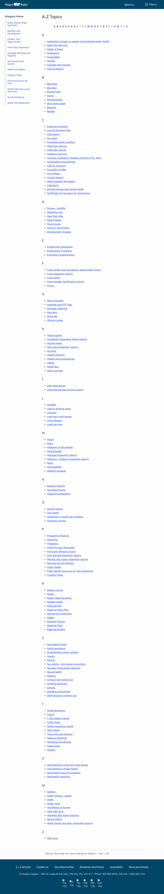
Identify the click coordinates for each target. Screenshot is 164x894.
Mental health (54, 451)
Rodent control (55, 590)
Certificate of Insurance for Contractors (68, 193)
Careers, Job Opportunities (14, 40)
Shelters (51, 675)
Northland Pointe (56, 489)
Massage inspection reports (62, 455)
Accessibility (53, 57)
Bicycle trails (53, 91)
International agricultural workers (65, 389)
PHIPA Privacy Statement (61, 547)
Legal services (54, 424)
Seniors (51, 660)
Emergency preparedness (61, 254)
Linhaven (52, 412)
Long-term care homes (59, 416)
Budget (51, 111)
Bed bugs (52, 83)
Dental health (54, 220)
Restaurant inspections (59, 613)
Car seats (52, 138)
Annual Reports (55, 68)
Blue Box (52, 87)
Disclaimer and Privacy (92, 866)
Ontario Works (55, 508)
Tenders (51, 749)
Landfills (51, 404)
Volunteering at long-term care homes (67, 764)
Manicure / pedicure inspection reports (68, 459)
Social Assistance (15, 97)
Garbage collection (57, 308)
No (107, 853)
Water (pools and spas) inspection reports (70, 823)
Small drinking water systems (63, 652)
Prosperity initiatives (58, 535)
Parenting (52, 539)
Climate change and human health (65, 189)
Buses (50, 95)
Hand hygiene (54, 335)
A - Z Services (23, 866)
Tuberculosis (53, 745)
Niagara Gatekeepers (58, 493)
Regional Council (56, 621)
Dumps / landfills (56, 208)
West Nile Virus (55, 811)
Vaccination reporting (58, 776)
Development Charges (59, 231)
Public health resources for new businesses (70, 571)
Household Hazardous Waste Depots (67, 339)
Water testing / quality (59, 795)
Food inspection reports (60, 273)
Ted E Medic (53, 730)
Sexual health (54, 671)
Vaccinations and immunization (63, 772)
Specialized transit (57, 644)
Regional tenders (56, 629)
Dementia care (55, 212)
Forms (50, 285)
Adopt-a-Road (55, 49)
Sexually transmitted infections (63, 668)
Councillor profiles (56, 169)
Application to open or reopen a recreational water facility (78, 41)
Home (16, 4)
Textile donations (56, 710)
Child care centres (56, 149)
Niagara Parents (56, 485)
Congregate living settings (61, 161)
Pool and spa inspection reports (64, 555)
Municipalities (54, 466)
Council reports (55, 177)
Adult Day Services (57, 45)
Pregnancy (52, 543)
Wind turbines (54, 819)
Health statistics (56, 354)
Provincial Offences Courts (61, 551)
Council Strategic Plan (59, 130)
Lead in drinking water (59, 408)
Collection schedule (57, 126)
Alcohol (51, 60)
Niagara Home (14, 16)
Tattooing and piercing (59, 742)
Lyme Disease (54, 420)
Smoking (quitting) (57, 683)
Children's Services (57, 153)
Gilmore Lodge (55, 320)
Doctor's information (58, 227)
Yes (101, 853)
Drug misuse (54, 224)
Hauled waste (54, 343)
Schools (51, 687)
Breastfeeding (54, 99)
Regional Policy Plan (58, 609)
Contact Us (43, 866)
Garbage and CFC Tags (59, 304)
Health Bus (53, 366)
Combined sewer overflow (61, 142)
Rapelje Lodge (54, 601)
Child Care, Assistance (18, 47)
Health (50, 362)
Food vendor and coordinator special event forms (74, 269)
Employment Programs (59, 250)
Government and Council (15, 62)
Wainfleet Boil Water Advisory (63, 815)
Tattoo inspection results (60, 726)
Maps (50, 443)
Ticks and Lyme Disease (60, 734)
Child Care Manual (57, 146)
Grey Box (52, 312)
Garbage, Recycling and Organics (18, 54)
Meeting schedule (56, 470)
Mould (50, 439)
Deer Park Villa (55, 216)
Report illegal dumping (59, 598)
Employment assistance (60, 246)
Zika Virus (52, 838)
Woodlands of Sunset (58, 807)
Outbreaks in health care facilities (65, 516)
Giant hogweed (55, 300)
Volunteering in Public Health (62, 768)
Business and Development (13, 32)
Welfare (51, 791)
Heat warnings (55, 370)
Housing (51, 351)
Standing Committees (58, 691)
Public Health (54, 567)
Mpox (50, 463)
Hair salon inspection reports (62, 347)
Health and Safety (16, 69)
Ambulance (53, 53)
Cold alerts (53, 185)
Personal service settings (60, 563)
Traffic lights (53, 722)
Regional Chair (55, 625)
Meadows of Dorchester (60, 447)
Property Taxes (14, 75)
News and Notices (138, 866)
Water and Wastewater (18, 103)
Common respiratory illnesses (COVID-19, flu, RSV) (74, 157)
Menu (153, 4)
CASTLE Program (56, 165)
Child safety (53, 134)
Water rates (53, 803)
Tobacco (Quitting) (57, 738)
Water (50, 799)
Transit (50, 714)
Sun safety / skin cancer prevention (66, 664)
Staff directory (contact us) (62, 695)
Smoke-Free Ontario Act (60, 679)
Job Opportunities (64, 866)
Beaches (51, 107)
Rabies (50, 617)
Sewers (51, 656)
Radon (50, 594)
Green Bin (52, 316)
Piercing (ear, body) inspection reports (67, 559)
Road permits (54, 605)
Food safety (53, 277)
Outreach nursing (56, 520)
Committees (53, 173)
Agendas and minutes (58, 64)
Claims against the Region (61, 181)
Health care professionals (61, 358)
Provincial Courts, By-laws (17, 82)
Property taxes (55, 575)
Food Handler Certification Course (65, 281)
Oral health (53, 512)
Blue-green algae (56, 103)
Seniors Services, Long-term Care (18, 90)
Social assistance (56, 648)
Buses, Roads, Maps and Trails (17, 24)
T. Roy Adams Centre (58, 718)
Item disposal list (56, 385)
